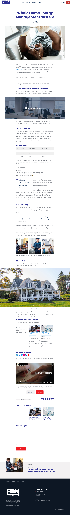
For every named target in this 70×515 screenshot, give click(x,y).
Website (43, 439)
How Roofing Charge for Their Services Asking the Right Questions (34, 334)
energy (18, 399)
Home (23, 2)
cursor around (19, 69)
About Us (28, 2)
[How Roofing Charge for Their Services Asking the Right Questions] (35, 411)
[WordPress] (17, 355)
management (23, 399)
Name (17, 439)
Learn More (30, 392)
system (29, 399)
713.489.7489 (62, 2)
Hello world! (19, 325)
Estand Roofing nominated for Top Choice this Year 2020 (46, 334)
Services (33, 2)
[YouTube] (28, 355)
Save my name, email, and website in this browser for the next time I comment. (33, 444)
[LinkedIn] (26, 355)
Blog (18, 481)
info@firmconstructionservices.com (43, 500)
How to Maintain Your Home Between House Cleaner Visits (41, 470)
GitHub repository (48, 387)
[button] (68, 2)
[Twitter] (22, 355)
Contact (39, 2)
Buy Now (40, 392)
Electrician (35, 9)
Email (30, 439)
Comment (18, 428)
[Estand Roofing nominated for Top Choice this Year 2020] (48, 411)
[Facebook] (19, 355)
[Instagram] (24, 355)
